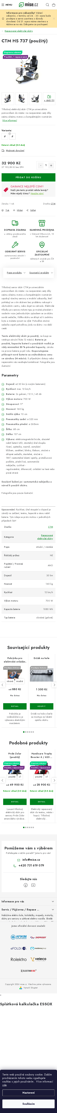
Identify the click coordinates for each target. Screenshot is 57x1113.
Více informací (9, 120)
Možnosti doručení (15, 150)
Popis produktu (14, 272)
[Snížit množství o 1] (41, 165)
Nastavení (28, 1093)
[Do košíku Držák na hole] (41, 706)
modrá (19, 681)
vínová (10, 681)
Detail (15, 706)
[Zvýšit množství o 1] (51, 165)
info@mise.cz (31, 860)
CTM (53, 203)
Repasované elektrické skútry (45, 537)
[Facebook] (26, 885)
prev (2, 684)
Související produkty (39, 272)
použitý (12, 776)
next (54, 684)
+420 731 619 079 (31, 865)
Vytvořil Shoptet (31, 987)
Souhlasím (28, 1104)
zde (4, 1085)
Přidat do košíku (28, 177)
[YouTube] (33, 885)
